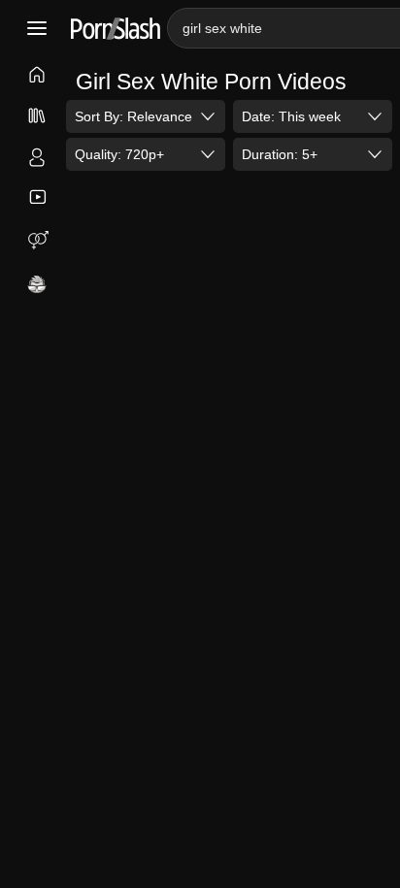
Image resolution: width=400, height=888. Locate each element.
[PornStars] (37, 159)
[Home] (37, 76)
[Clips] (37, 197)
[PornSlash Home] (115, 29)
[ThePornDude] (37, 286)
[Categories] (37, 117)
